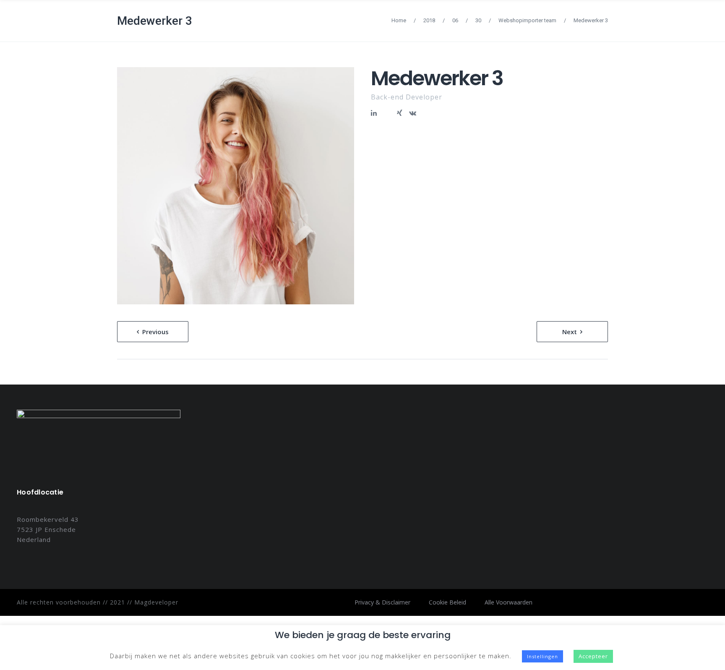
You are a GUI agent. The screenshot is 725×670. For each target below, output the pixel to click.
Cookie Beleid (447, 602)
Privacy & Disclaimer (382, 602)
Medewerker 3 (154, 21)
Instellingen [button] (542, 656)
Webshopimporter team (527, 20)
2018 (429, 20)
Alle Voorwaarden (508, 602)
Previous (155, 331)
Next (569, 331)
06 (455, 20)
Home (398, 20)
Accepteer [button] (593, 656)
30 (478, 20)
